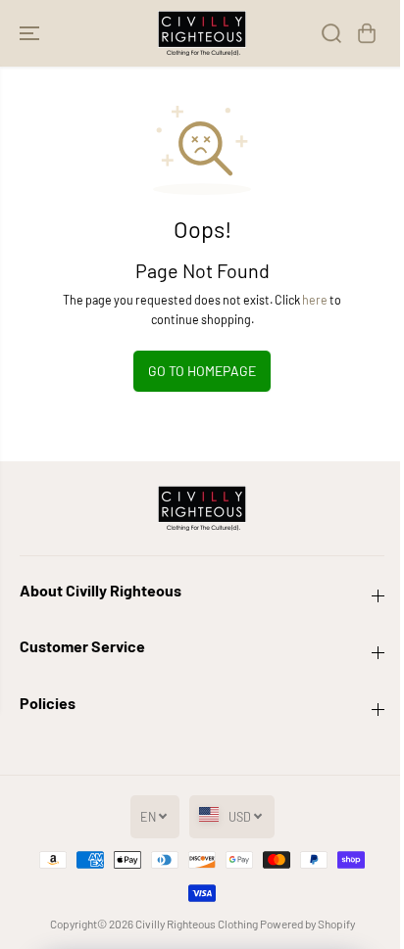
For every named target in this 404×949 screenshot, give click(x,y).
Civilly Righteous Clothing (196, 923)
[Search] (331, 33)
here (315, 300)
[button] (31, 33)
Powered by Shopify (307, 923)
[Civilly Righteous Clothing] (202, 33)
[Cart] (366, 33)
